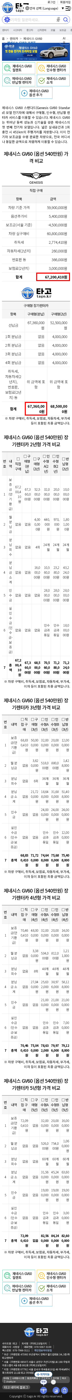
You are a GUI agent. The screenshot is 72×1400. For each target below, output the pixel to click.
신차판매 (41, 30)
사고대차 (17, 30)
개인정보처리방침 (43, 1350)
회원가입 (65, 2)
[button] (58, 19)
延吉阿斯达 (32, 1378)
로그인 (51, 2)
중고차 (29, 30)
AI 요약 (64, 42)
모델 (53, 30)
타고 (64, 1378)
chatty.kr (11, 1381)
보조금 (62, 30)
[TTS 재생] (20, 8)
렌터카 (5, 30)
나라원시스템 (18, 1378)
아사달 (6, 1378)
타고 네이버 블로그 (16, 1387)
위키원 (56, 1378)
